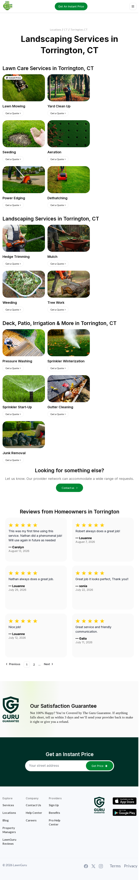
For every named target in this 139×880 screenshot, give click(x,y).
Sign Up (54, 805)
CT (66, 29)
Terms (115, 865)
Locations (55, 29)
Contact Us (33, 805)
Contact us (68, 487)
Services (8, 805)
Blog (6, 820)
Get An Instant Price (71, 6)
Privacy (130, 865)
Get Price (97, 766)
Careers (31, 820)
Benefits (54, 812)
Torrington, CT (79, 29)
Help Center (34, 812)
